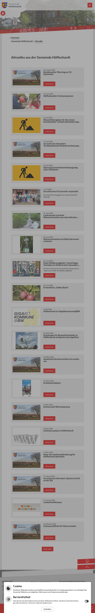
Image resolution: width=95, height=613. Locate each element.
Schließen (47, 609)
